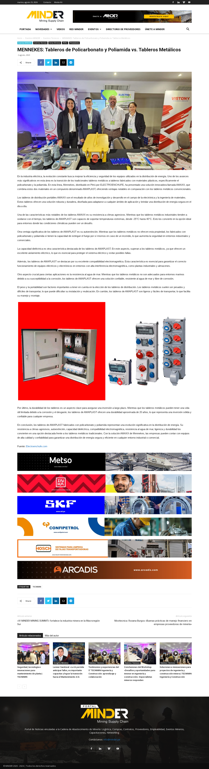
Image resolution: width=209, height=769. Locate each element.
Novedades (42, 29)
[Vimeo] (183, 2)
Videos (61, 29)
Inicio (19, 38)
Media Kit (58, 2)
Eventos (93, 29)
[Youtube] (189, 2)
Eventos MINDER (32, 38)
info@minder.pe (112, 739)
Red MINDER (76, 29)
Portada (25, 29)
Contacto (47, 2)
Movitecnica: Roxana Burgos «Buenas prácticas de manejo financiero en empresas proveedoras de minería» (153, 622)
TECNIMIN (36, 586)
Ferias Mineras (54, 43)
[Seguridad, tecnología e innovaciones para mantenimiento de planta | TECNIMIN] (33, 653)
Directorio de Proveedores (123, 29)
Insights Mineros (61, 663)
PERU (65, 43)
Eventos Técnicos (51, 38)
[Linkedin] (178, 2)
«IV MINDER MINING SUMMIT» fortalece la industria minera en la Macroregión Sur (58, 622)
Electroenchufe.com (36, 446)
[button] (188, 29)
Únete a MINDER (155, 29)
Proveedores (74, 43)
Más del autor (52, 635)
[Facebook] (173, 2)
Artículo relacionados (30, 635)
